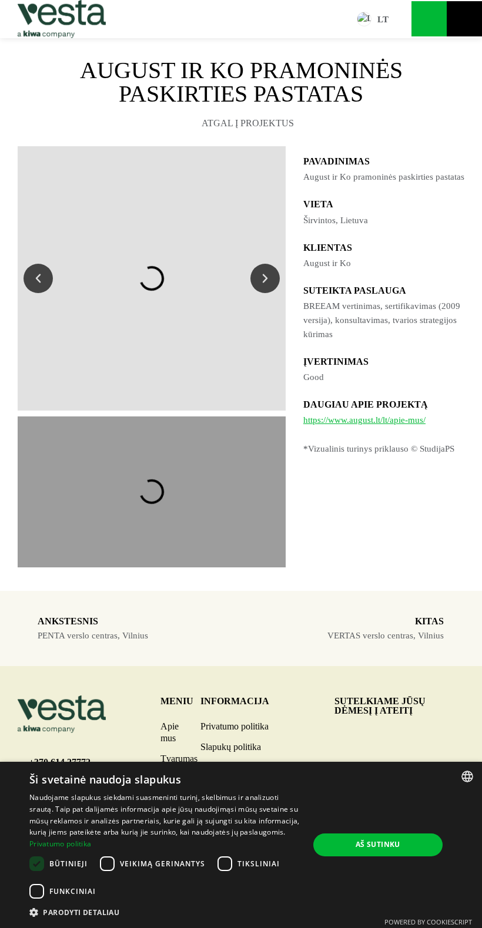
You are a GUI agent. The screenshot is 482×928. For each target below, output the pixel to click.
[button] (38, 278)
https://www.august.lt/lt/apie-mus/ (364, 420)
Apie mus (169, 732)
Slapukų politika (230, 747)
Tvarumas (179, 759)
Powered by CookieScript (428, 921)
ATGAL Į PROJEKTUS (248, 123)
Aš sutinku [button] (378, 844)
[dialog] (241, 845)
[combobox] (467, 776)
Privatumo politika (234, 726)
